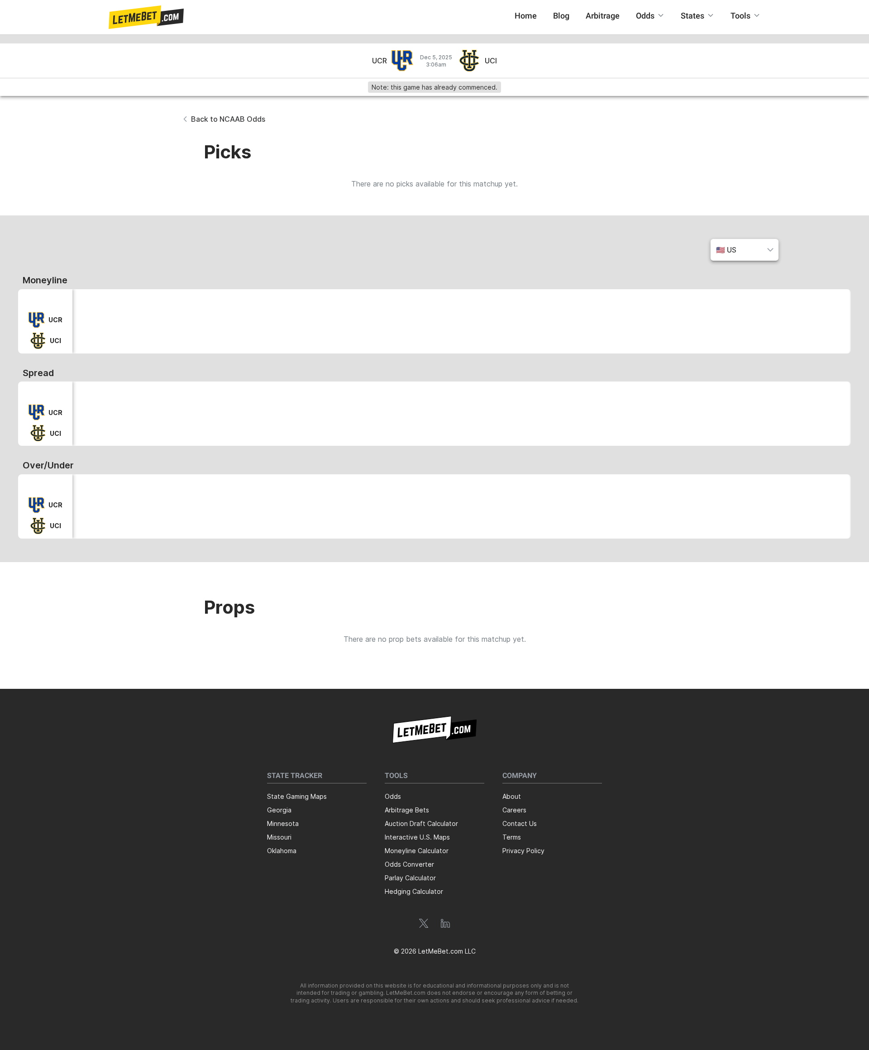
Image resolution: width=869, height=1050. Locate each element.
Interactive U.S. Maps (417, 837)
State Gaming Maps (297, 796)
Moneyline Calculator (417, 850)
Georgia (279, 810)
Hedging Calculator (414, 891)
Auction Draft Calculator (421, 823)
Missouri (279, 837)
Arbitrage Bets (407, 810)
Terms (511, 837)
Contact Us (519, 823)
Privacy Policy (523, 850)
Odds (393, 796)
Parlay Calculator (410, 878)
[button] (146, 17)
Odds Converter (409, 864)
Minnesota (283, 823)
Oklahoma (281, 850)
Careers (514, 810)
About (511, 796)
